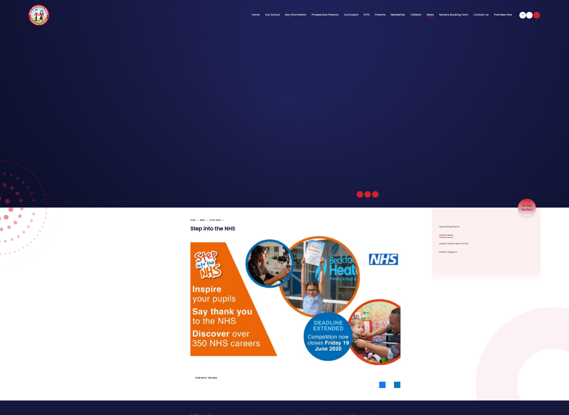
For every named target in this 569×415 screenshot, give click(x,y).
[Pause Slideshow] (360, 194)
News (202, 220)
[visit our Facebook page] (529, 15)
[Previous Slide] (367, 194)
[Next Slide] (375, 194)
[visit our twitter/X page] (522, 15)
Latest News (215, 220)
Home (192, 220)
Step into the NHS (206, 378)
